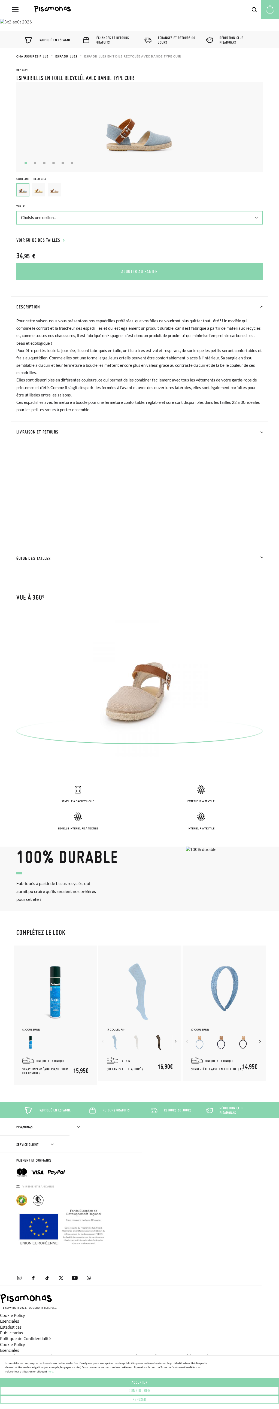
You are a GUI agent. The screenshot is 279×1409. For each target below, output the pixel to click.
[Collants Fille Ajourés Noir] (158, 1042)
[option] (38, 189)
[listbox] (139, 191)
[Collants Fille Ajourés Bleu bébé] (115, 1042)
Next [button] (176, 1041)
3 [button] (44, 163)
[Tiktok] (47, 1278)
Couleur (31, 178)
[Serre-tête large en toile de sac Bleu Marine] (221, 1042)
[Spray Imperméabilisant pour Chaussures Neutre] (30, 1042)
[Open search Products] (254, 9)
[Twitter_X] (61, 1278)
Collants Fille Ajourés (125, 1069)
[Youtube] (75, 1278)
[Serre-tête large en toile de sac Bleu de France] (199, 1042)
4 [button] (53, 163)
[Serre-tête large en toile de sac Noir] (243, 1042)
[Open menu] (15, 9)
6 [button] (72, 163)
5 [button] (63, 163)
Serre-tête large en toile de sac (217, 1069)
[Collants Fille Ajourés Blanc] (137, 1042)
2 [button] (35, 163)
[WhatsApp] (89, 1278)
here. (51, 1371)
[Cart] (270, 9)
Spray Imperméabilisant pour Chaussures (45, 1071)
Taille (20, 206)
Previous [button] (103, 1041)
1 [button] (26, 163)
